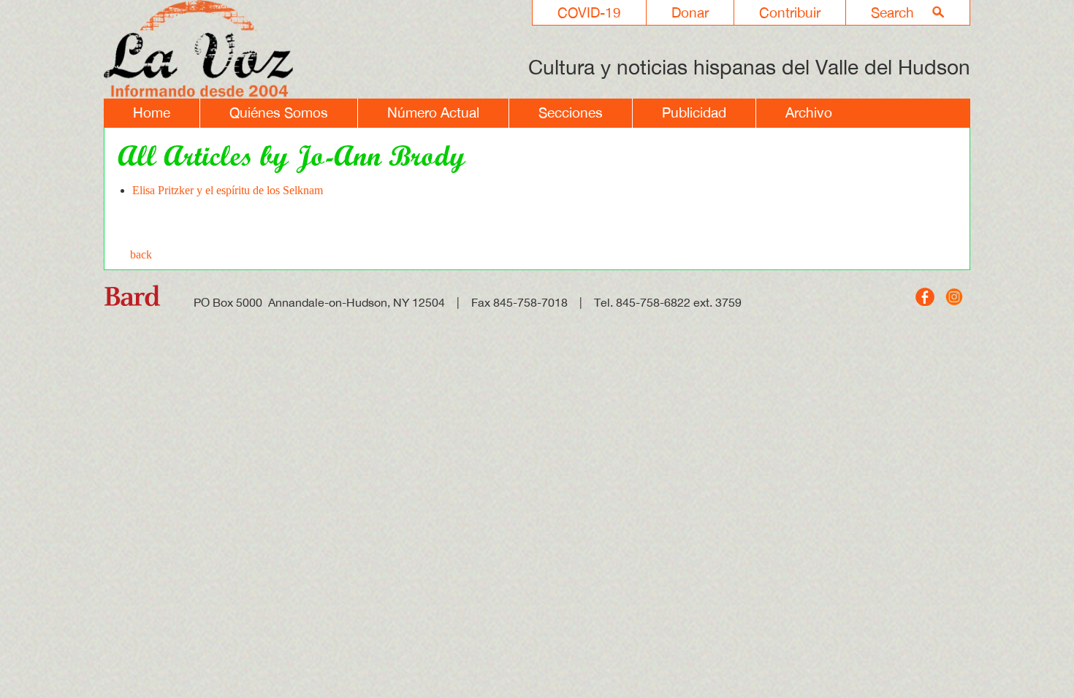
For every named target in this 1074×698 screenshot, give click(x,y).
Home (151, 112)
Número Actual (433, 112)
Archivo (808, 112)
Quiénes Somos (278, 112)
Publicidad (694, 112)
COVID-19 (589, 12)
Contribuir (789, 12)
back (141, 254)
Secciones (570, 112)
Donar (690, 12)
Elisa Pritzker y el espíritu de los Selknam (227, 190)
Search (892, 12)
